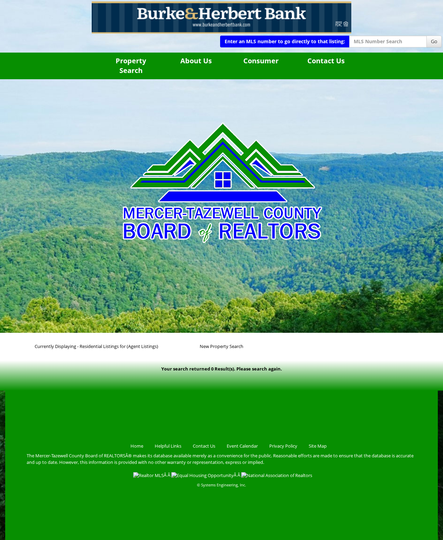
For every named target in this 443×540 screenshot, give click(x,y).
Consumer (261, 60)
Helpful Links (168, 446)
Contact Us (326, 60)
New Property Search (221, 346)
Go (434, 41)
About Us (196, 60)
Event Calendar (242, 446)
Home (136, 446)
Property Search (131, 65)
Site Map (318, 446)
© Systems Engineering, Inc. (221, 484)
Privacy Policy (283, 446)
